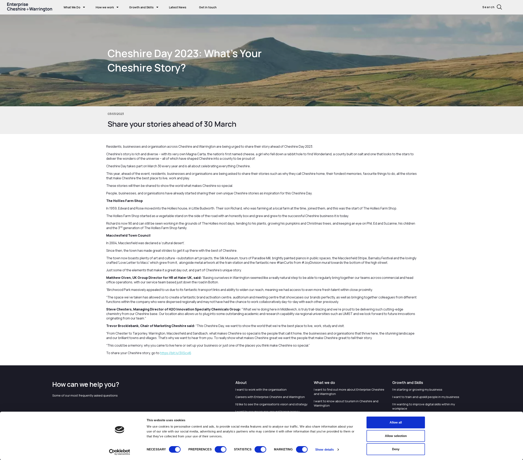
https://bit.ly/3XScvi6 (175, 353)
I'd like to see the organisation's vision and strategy (271, 404)
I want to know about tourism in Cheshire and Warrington (346, 403)
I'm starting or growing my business (417, 389)
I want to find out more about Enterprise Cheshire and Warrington (349, 391)
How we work (105, 7)
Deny (395, 449)
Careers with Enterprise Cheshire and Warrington (270, 397)
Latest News (177, 7)
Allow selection (396, 436)
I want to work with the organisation (261, 389)
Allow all (396, 422)
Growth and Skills (141, 7)
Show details (324, 449)
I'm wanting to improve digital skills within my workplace (423, 406)
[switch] (220, 449)
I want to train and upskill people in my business (425, 397)
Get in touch (208, 7)
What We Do (72, 7)
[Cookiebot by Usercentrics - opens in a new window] (119, 452)
